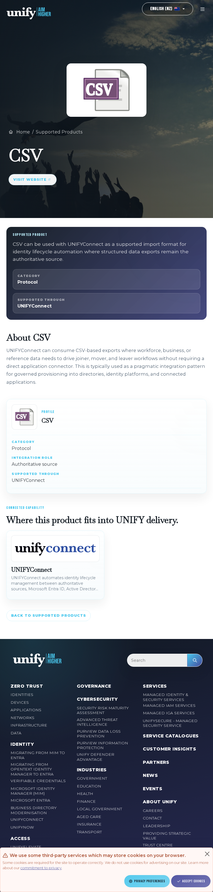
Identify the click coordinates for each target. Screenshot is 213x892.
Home (22, 132)
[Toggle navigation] (202, 9)
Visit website (30, 179)
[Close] (207, 854)
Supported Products (59, 132)
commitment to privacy (41, 868)
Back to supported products (48, 615)
